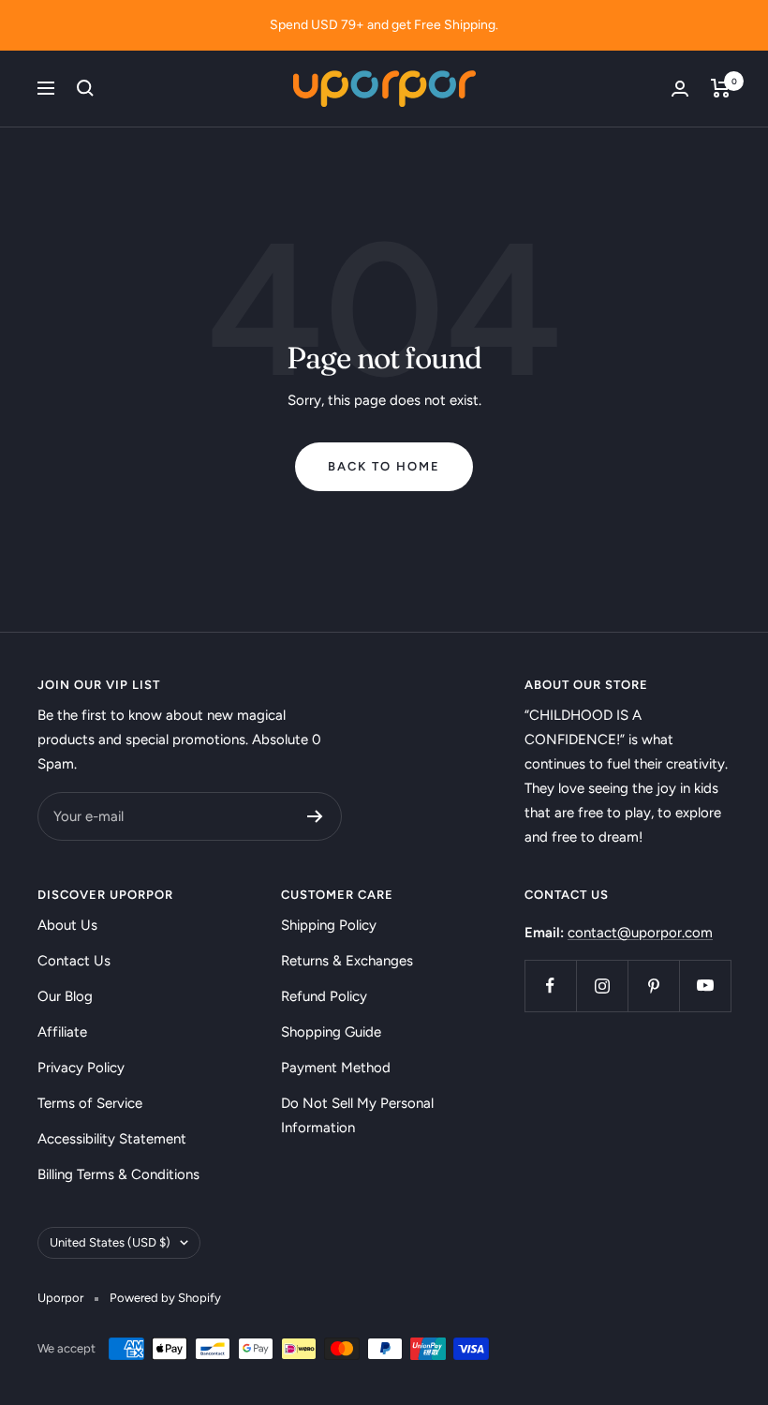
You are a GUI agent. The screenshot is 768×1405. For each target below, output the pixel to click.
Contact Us (74, 960)
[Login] (680, 89)
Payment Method (336, 1067)
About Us (67, 925)
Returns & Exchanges (347, 960)
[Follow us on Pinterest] (653, 985)
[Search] (85, 88)
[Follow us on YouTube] (705, 985)
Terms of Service (89, 1103)
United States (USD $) (110, 1242)
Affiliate (62, 1032)
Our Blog (65, 996)
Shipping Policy (329, 925)
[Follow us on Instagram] (602, 985)
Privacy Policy (81, 1067)
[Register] (315, 816)
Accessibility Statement (111, 1138)
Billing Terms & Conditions (118, 1174)
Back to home (384, 466)
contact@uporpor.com (640, 932)
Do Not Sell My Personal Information (357, 1115)
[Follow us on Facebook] (550, 985)
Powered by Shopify (165, 1298)
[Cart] (721, 88)
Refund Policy (324, 996)
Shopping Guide (331, 1032)
